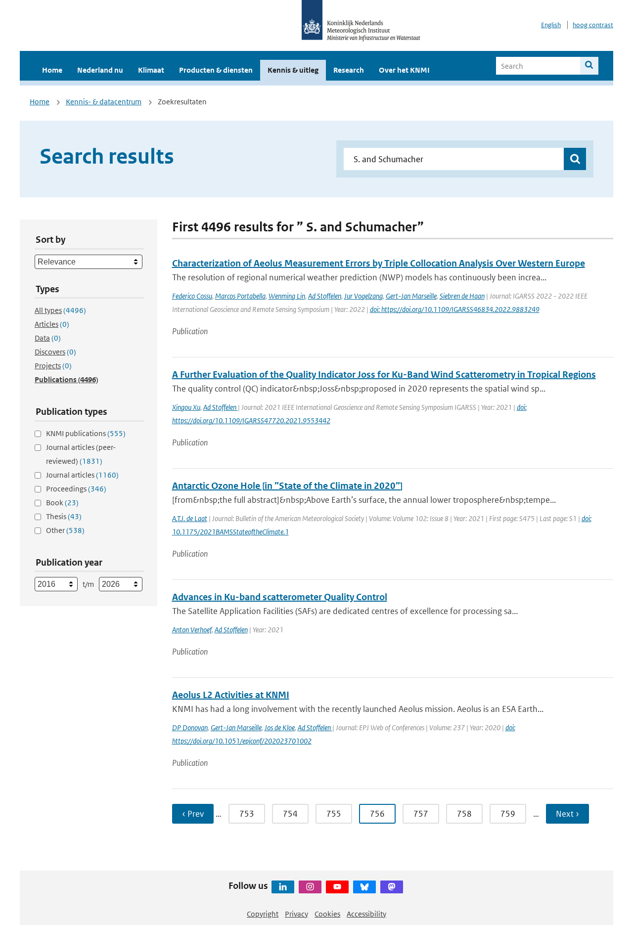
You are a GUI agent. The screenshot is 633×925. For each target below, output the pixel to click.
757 (420, 813)
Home (52, 70)
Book (62, 502)
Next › (567, 813)
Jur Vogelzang (363, 296)
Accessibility (366, 914)
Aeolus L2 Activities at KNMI (230, 695)
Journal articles (82, 475)
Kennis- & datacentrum (103, 101)
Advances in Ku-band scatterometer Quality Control (279, 597)
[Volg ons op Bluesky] (364, 887)
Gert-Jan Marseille (411, 296)
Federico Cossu (192, 296)
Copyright (262, 914)
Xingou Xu (186, 407)
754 (290, 813)
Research (348, 70)
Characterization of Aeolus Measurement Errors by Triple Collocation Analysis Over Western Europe (378, 263)
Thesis (64, 516)
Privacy (296, 914)
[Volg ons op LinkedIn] (283, 887)
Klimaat (151, 70)
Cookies (327, 914)
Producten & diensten (216, 70)
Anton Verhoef (192, 629)
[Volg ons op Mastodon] (391, 887)
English (551, 25)
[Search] (589, 66)
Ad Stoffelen (324, 296)
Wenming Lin (287, 296)
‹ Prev (193, 813)
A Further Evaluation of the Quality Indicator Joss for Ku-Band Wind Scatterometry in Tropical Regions (384, 374)
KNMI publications (86, 433)
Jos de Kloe (280, 727)
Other (65, 530)
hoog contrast (593, 25)
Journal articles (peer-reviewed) (81, 454)
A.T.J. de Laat (189, 518)
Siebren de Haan (462, 296)
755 (333, 813)
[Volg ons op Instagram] (310, 887)
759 (507, 813)
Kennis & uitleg (293, 70)
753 (246, 813)
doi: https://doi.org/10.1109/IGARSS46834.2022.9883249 (455, 309)
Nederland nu (100, 70)
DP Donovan (190, 727)
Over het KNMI (404, 70)
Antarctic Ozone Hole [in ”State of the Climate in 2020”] (287, 485)
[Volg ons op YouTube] (337, 887)
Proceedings (76, 488)
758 (464, 813)
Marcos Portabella (240, 296)
